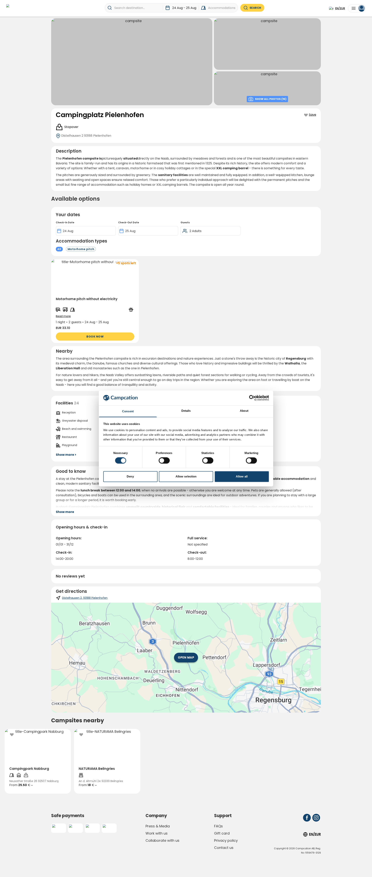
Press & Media (158, 826)
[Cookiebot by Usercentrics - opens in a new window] (252, 398)
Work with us (157, 833)
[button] (95, 301)
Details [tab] (186, 410)
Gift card (222, 833)
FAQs (218, 826)
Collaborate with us (162, 840)
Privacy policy (226, 840)
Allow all (242, 476)
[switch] (164, 460)
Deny (130, 476)
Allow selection (186, 476)
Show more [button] (65, 512)
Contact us (223, 847)
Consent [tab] (128, 411)
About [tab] (244, 410)
